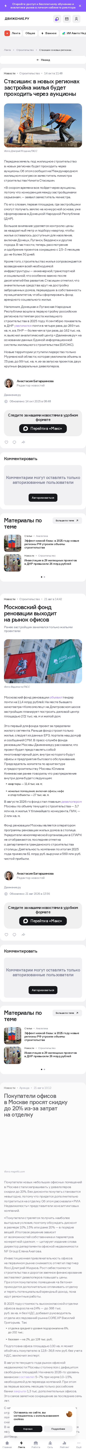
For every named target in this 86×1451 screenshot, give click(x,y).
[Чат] (67, 19)
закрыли (20, 1395)
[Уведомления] (57, 19)
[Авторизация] (76, 19)
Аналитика (42, 536)
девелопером (71, 802)
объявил (55, 697)
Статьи (28, 536)
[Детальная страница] (43, 543)
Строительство (29, 73)
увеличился (23, 326)
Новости (9, 73)
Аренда (24, 1091)
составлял (26, 1381)
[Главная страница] (17, 18)
